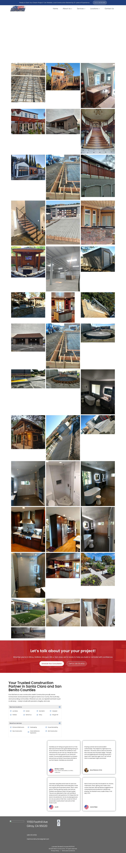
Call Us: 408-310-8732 (99, 2)
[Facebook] (58, 821)
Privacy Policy (55, 851)
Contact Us (109, 9)
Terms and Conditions (68, 851)
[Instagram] (58, 824)
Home (55, 9)
